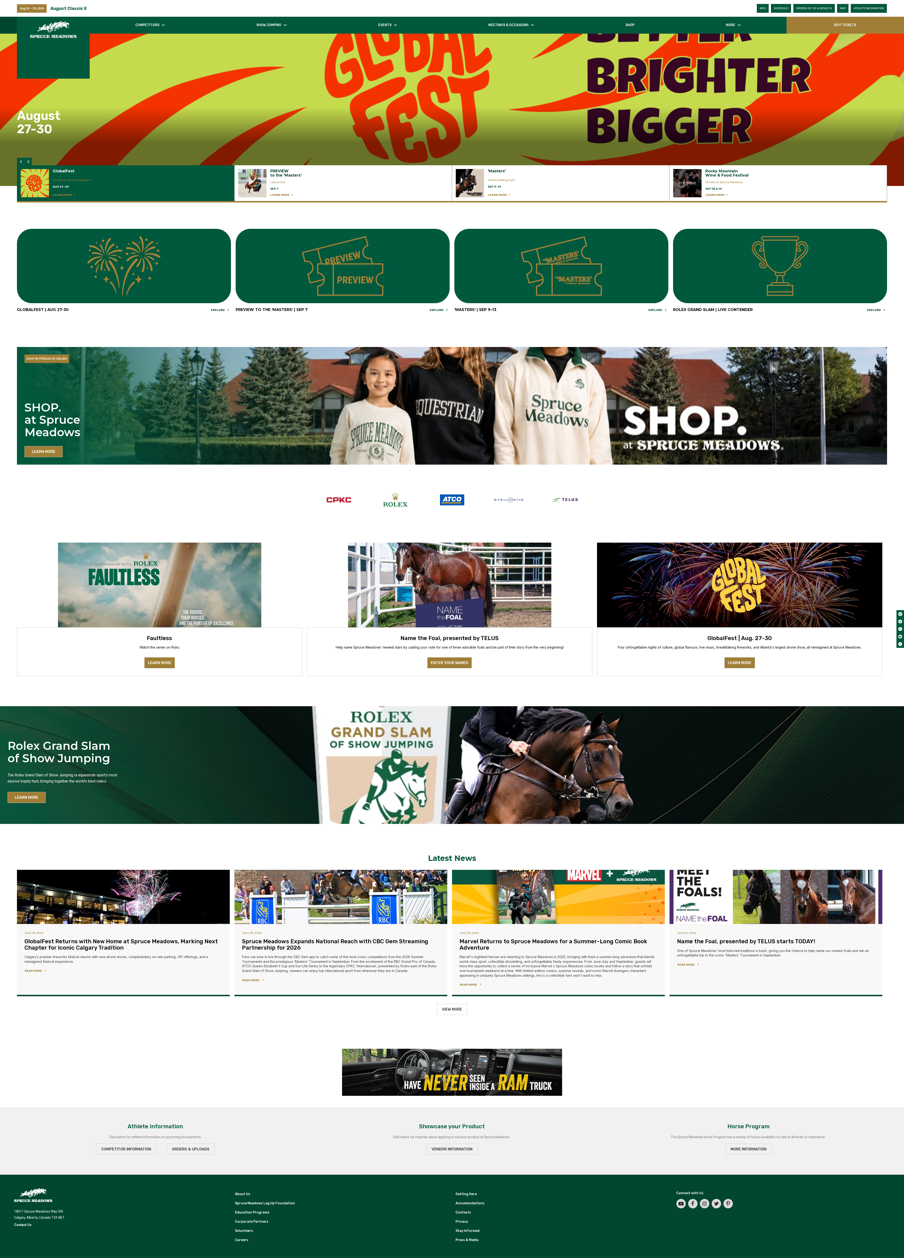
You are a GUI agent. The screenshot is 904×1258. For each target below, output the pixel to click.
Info (763, 8)
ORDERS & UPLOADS (191, 1149)
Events (384, 25)
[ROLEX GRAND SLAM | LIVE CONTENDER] (780, 265)
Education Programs (252, 1212)
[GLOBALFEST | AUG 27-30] (124, 265)
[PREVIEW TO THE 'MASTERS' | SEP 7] (343, 265)
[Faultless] (159, 585)
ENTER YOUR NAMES (449, 663)
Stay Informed (468, 1231)
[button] (20, 161)
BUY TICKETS (845, 25)
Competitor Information (126, 1149)
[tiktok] (900, 644)
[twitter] (900, 629)
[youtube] (900, 636)
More (730, 25)
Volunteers (244, 1231)
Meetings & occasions (508, 25)
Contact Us (23, 1225)
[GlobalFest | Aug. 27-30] (739, 585)
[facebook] (900, 621)
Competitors (147, 25)
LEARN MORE (43, 451)
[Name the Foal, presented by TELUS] (449, 585)
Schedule (781, 8)
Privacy (462, 1222)
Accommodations (470, 1203)
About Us (242, 1194)
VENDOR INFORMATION (452, 1149)
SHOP (630, 25)
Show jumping (268, 25)
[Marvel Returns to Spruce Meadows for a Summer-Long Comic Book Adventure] (558, 897)
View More (452, 1009)
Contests (463, 1212)
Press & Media (467, 1240)
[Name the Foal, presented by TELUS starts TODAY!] (776, 897)
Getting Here (466, 1194)
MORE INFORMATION (748, 1149)
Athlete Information (869, 8)
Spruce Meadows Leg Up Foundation (265, 1203)
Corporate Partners (251, 1222)
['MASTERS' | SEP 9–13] (561, 265)
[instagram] (900, 614)
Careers (241, 1240)
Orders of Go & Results (814, 8)
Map (843, 8)
